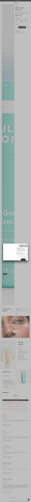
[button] (27, 244)
